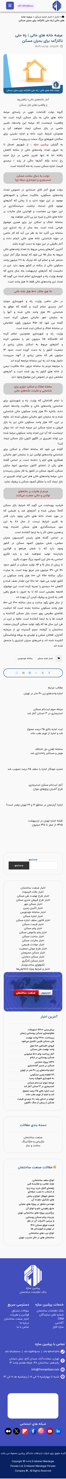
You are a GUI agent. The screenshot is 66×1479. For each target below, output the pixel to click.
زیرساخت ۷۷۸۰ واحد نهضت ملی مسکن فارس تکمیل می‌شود (37, 1039)
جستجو (33, 859)
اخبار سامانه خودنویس (33, 912)
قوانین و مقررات (19, 1315)
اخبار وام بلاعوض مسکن (33, 932)
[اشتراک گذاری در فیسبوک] (49, 673)
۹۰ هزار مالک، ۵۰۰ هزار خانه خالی (33, 291)
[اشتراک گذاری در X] (42, 673)
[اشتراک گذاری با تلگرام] (29, 673)
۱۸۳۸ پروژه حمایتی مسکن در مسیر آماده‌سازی (41, 1063)
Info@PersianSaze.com (45, 1370)
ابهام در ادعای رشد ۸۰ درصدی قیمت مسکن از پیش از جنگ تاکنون (35, 1100)
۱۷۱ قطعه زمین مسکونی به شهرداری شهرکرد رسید (41, 1076)
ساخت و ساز (33, 1145)
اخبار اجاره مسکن (43, 17)
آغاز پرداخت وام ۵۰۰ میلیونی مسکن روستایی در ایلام (39, 1055)
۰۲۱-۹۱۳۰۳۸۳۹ (51, 1352)
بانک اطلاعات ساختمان (50, 1311)
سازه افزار (58, 1327)
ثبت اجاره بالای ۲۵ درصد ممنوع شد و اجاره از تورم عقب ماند (38, 1092)
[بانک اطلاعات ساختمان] (63, 17)
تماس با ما (23, 1327)
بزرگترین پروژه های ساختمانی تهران (36, 1213)
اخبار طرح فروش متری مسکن (33, 900)
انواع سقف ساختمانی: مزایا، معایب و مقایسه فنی (40, 1182)
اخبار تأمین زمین (33, 908)
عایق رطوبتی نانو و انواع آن (40, 1208)
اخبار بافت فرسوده (33, 892)
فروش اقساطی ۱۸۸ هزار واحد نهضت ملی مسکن (42, 1047)
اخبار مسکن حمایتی (33, 957)
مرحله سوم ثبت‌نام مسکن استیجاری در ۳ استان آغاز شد (39, 1084)
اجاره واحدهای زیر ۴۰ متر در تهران (37, 1070)
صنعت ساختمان (33, 1137)
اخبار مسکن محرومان (33, 953)
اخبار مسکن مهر (33, 904)
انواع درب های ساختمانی (41, 1233)
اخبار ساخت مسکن (33, 936)
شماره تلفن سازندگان (51, 1315)
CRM (61, 1319)
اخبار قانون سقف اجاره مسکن (33, 920)
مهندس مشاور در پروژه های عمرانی (36, 1204)
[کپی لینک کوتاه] (17, 673)
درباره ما (24, 1323)
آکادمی (59, 1323)
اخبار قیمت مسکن (33, 924)
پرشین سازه (41, 144)
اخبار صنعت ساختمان (33, 888)
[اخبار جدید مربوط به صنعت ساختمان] (56, 6)
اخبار (56, 17)
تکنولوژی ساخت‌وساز (33, 965)
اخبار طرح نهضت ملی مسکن (33, 896)
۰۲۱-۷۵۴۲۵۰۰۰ (32, 1352)
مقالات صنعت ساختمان (35, 1167)
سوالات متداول (20, 1311)
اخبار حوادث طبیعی (33, 944)
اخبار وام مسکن (33, 928)
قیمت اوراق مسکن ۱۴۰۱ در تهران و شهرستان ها (42, 1227)
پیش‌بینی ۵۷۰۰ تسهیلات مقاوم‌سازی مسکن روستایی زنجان (37, 1031)
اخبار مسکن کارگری (33, 961)
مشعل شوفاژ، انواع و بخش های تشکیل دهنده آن (40, 1198)
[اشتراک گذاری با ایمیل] (23, 673)
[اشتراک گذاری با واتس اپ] (36, 673)
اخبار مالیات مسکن (33, 940)
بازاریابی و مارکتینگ (33, 1141)
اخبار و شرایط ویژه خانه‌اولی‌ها (33, 969)
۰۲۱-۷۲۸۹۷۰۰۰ (25, 6)
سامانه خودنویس (25, 658)
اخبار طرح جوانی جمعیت (33, 949)
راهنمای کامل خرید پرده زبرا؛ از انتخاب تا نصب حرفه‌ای (40, 1190)
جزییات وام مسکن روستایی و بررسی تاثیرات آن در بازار (40, 1219)
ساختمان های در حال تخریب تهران (36, 1237)
